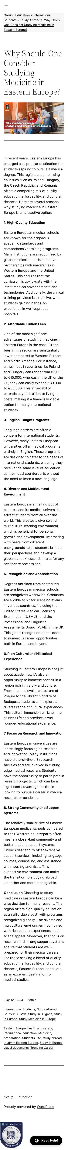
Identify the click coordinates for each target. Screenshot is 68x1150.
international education (20, 1033)
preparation (12, 1038)
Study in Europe (51, 1043)
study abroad (52, 1038)
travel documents (16, 1047)
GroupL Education (18, 1097)
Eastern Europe (15, 1028)
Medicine (44, 1033)
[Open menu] (6, 6)
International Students (19, 1009)
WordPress (45, 1107)
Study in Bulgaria (40, 1014)
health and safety (39, 1028)
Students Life (31, 1038)
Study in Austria (15, 1014)
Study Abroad (47, 1009)
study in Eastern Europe (21, 1043)
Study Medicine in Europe (37, 1019)
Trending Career (41, 1047)
